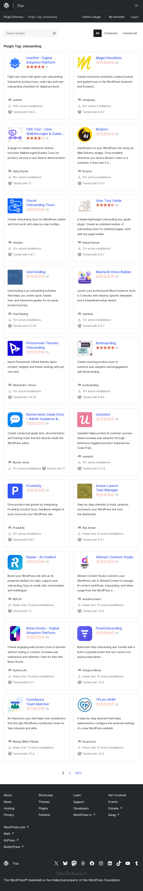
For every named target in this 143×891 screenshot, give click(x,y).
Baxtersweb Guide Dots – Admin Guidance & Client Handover (45, 416)
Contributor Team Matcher (37, 702)
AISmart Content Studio (115, 557)
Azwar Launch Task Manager (107, 488)
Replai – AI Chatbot (41, 557)
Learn (77, 795)
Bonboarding (106, 343)
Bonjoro (102, 129)
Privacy (9, 815)
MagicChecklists (109, 58)
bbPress (11, 840)
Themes (44, 802)
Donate (115, 808)
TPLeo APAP (106, 700)
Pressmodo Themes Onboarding (42, 345)
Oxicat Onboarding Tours (40, 203)
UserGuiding (35, 272)
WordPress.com (16, 827)
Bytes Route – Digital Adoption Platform (42, 630)
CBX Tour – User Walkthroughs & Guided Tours (44, 131)
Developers (81, 808)
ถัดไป (78, 773)
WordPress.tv (84, 815)
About (8, 795)
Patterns (44, 815)
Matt (9, 833)
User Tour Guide (109, 200)
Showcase (46, 795)
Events (113, 802)
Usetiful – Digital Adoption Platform (40, 60)
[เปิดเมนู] (137, 5)
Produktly (33, 486)
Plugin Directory (13, 16)
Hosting (9, 808)
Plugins (43, 808)
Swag (114, 815)
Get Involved (117, 795)
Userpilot (103, 414)
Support (78, 802)
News (8, 802)
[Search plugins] (54, 33)
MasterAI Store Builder (113, 272)
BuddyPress (14, 847)
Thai (15, 863)
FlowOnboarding (109, 628)
